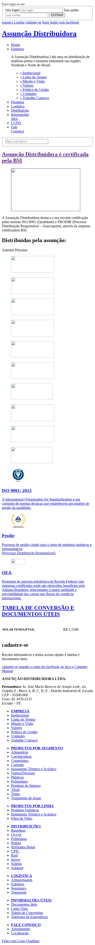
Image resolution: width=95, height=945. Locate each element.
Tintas (15, 794)
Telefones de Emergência (29, 917)
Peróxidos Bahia (23, 847)
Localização (20, 933)
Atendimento (20, 929)
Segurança (18, 888)
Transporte (19, 892)
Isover (15, 860)
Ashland (17, 868)
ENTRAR (57, 15)
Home (15, 45)
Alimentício (19, 752)
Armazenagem (21, 880)
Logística (17, 106)
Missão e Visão (32, 81)
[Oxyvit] (32, 293)
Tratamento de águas (26, 798)
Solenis (16, 864)
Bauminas (18, 830)
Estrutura (17, 884)
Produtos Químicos (25, 810)
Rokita (16, 843)
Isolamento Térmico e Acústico (33, 769)
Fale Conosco (17, 129)
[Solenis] (32, 441)
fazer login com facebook (60, 22)
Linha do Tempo (33, 77)
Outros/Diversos (23, 773)
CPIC (15, 851)
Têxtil (15, 790)
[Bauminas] (32, 271)
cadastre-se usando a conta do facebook (30, 667)
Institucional (30, 73)
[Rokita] (32, 335)
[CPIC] (32, 378)
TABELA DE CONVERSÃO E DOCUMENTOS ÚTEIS (38, 611)
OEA (7, 572)
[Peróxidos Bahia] (32, 356)
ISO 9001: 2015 (17, 490)
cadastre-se (33, 22)
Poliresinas (19, 839)
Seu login (12, 10)
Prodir (8, 535)
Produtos (17, 102)
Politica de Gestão (34, 90)
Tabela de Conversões (27, 913)
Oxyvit (16, 835)
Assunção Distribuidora (39, 33)
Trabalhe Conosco (34, 98)
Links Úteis (19, 909)
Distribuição (20, 110)
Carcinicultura (21, 756)
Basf (14, 855)
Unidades (28, 94)
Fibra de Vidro (21, 818)
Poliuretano (19, 781)
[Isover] (32, 420)
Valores (26, 85)
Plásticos (17, 777)
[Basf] (32, 398)
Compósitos (19, 761)
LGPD (16, 123)
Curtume (17, 765)
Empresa (17, 49)
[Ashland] (32, 462)
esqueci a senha (13, 22)
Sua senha (71, 10)
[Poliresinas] (32, 314)
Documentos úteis (24, 904)
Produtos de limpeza (26, 786)
